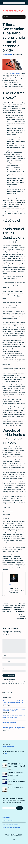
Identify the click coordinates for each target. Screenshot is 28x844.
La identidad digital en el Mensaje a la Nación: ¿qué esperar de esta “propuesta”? (13, 728)
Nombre (4, 655)
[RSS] (14, 839)
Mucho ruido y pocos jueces (9, 722)
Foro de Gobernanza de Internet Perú (11, 827)
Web (3, 668)
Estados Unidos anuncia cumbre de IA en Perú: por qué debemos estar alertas (13, 716)
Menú (6, 17)
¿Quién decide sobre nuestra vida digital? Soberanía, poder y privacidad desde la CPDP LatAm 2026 (13, 702)
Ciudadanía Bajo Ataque (8, 820)
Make (14, 834)
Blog (5, 596)
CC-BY (6, 753)
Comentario (5, 637)
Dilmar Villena (8, 54)
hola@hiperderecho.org (8, 746)
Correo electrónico (6, 661)
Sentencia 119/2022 (15, 73)
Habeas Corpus (6, 817)
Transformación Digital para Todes (10, 824)
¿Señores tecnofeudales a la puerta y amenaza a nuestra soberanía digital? (13, 709)
